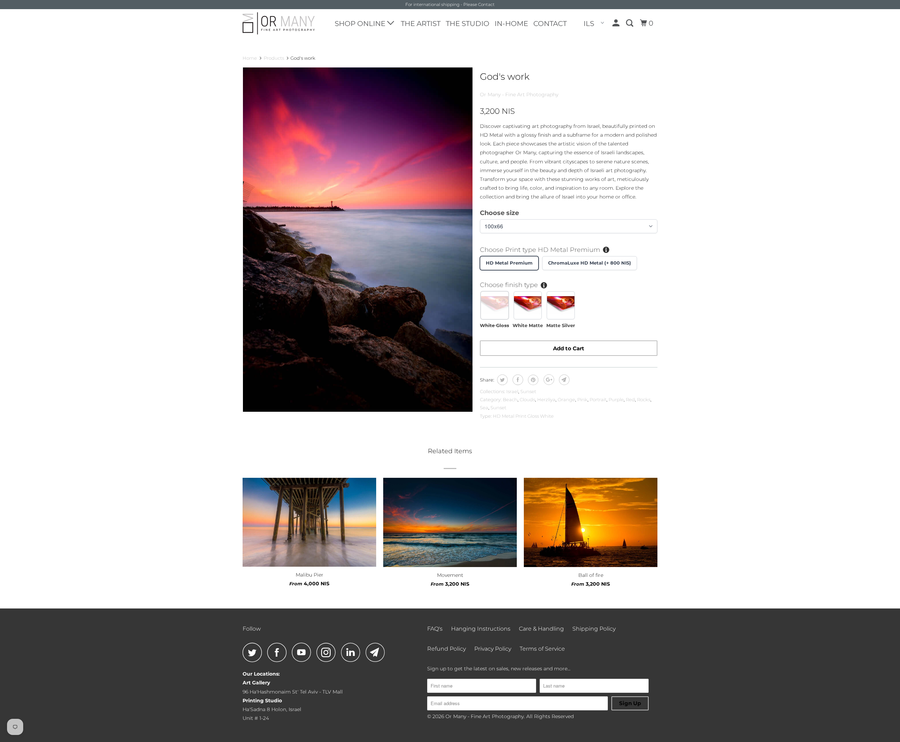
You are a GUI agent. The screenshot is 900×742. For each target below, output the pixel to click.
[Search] (630, 23)
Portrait (598, 399)
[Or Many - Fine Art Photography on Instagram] (328, 652)
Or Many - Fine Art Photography (519, 94)
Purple (616, 399)
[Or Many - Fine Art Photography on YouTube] (303, 652)
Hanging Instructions (480, 628)
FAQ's (435, 628)
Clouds (527, 399)
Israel (512, 391)
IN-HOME (511, 23)
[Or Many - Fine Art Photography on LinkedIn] (352, 652)
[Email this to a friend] (563, 380)
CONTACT (550, 23)
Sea (484, 407)
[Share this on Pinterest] (532, 380)
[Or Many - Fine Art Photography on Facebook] (278, 652)
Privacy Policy (492, 648)
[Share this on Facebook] (517, 380)
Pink (582, 399)
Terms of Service (542, 648)
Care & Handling (541, 628)
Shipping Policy (594, 628)
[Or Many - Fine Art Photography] (279, 23)
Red (630, 399)
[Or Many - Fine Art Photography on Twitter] (254, 652)
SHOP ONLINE (361, 23)
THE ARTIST (421, 23)
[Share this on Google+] (548, 380)
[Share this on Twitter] (501, 380)
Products (274, 58)
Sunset (528, 391)
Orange (566, 399)
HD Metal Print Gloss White (523, 416)
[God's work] (358, 239)
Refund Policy (446, 648)
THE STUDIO (467, 23)
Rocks (643, 399)
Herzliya (546, 399)
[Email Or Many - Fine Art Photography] (377, 652)
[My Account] (616, 23)
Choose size (499, 213)
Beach (510, 399)
